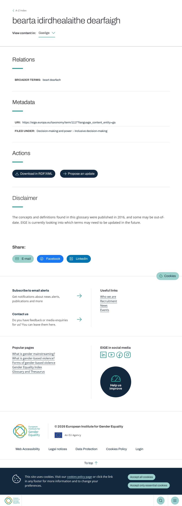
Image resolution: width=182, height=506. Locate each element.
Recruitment (108, 301)
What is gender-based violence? (33, 358)
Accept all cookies (141, 476)
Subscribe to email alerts (30, 290)
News (104, 306)
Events (104, 310)
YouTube (111, 355)
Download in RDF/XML (36, 173)
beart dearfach (52, 79)
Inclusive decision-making (91, 130)
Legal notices (58, 449)
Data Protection (86, 449)
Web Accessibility (27, 449)
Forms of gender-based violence (33, 363)
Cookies (170, 276)
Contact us (20, 314)
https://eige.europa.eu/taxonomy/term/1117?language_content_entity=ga (69, 122)
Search (161, 500)
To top (88, 463)
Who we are (108, 297)
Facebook (119, 355)
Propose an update (81, 173)
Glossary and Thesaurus (28, 372)
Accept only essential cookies (148, 485)
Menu (175, 500)
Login (139, 449)
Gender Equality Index (27, 367)
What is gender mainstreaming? (33, 354)
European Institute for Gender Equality (12, 500)
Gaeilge (44, 33)
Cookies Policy (116, 449)
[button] (23, 259)
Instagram (127, 355)
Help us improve (115, 386)
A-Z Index (20, 10)
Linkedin (103, 355)
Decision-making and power (54, 130)
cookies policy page (79, 476)
